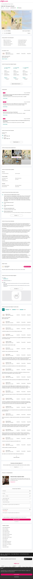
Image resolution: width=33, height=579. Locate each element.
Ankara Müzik (4, 545)
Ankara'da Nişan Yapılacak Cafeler (17, 476)
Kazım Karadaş (7, 266)
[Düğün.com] (4, 1)
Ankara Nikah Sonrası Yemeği (6, 537)
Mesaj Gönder (28, 266)
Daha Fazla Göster (16, 457)
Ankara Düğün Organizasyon (6, 541)
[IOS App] (28, 559)
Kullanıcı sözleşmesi (6, 517)
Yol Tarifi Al (16, 288)
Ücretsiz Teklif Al (17, 519)
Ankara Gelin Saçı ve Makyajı (6, 544)
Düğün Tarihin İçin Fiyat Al (16, 83)
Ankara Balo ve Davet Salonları (7, 534)
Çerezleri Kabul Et (16, 574)
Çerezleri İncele (16, 576)
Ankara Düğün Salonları (6, 531)
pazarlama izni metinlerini (14, 517)
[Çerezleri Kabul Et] (31, 568)
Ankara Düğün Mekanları (6, 527)
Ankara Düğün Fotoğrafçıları (6, 542)
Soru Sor (15, 215)
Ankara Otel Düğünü (5, 530)
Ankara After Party (5, 538)
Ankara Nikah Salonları (5, 535)
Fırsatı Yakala (5, 98)
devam (25, 96)
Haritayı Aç (16, 295)
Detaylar (5, 77)
